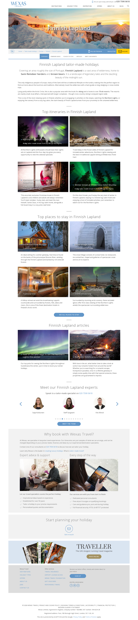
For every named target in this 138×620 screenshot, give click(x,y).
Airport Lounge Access (54, 575)
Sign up (78, 576)
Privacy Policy (77, 617)
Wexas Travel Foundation (55, 578)
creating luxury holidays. (54, 451)
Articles (79, 56)
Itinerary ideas (56, 56)
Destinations (25, 572)
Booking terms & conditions (73, 605)
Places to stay (68, 56)
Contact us (24, 588)
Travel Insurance (51, 572)
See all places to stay (69, 315)
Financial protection (106, 605)
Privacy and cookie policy (49, 605)
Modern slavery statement (69, 607)
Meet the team (69, 424)
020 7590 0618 (85, 393)
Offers (22, 578)
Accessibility (91, 605)
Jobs (21, 585)
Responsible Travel (52, 585)
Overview (44, 56)
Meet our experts (91, 56)
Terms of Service (91, 617)
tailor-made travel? (77, 451)
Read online (94, 556)
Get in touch (69, 534)
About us (23, 581)
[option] (38, 405)
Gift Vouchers (50, 581)
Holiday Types (25, 575)
